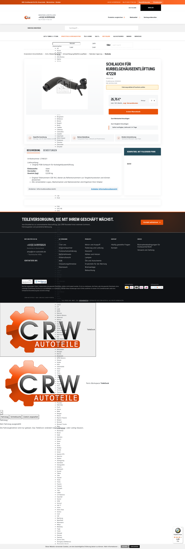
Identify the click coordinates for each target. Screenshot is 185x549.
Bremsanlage (90, 267)
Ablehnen (124, 546)
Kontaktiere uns (30, 260)
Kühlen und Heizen (92, 254)
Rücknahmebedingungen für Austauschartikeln (148, 246)
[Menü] (181, 528)
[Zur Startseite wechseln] (27, 17)
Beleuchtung (90, 270)
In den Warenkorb (133, 112)
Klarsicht (88, 251)
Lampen (88, 257)
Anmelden (151, 8)
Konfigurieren (134, 546)
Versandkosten (83, 300)
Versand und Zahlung (145, 250)
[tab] (33, 150)
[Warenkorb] (160, 17)
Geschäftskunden (144, 2)
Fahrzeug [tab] (4, 417)
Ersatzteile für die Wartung (96, 264)
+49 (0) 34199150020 (113, 2)
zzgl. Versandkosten (130, 103)
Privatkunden (157, 2)
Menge (143, 100)
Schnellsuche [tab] (16, 417)
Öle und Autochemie (93, 261)
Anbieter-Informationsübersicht (104, 189)
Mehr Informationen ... (111, 546)
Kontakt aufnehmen (151, 222)
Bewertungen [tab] (50, 150)
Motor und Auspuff (92, 245)
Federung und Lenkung (94, 248)
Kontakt (114, 248)
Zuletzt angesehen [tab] (30, 417)
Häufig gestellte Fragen (120, 245)
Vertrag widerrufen (150, 17)
